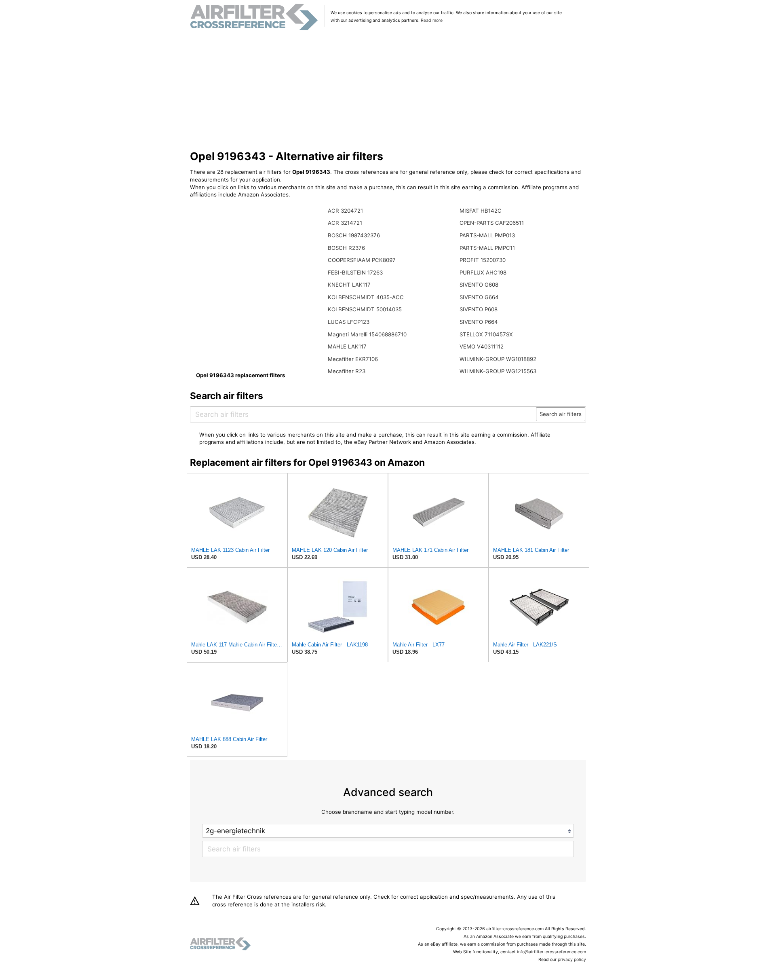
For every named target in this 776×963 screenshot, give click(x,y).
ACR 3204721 (345, 210)
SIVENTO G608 (479, 284)
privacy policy (572, 959)
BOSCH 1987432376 (354, 235)
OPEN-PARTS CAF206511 (492, 223)
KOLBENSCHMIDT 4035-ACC (366, 297)
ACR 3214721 (345, 223)
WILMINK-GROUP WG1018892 (498, 359)
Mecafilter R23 (346, 371)
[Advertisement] (388, 90)
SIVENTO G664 (479, 297)
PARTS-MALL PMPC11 (487, 248)
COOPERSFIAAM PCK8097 (362, 260)
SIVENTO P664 (479, 322)
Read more (432, 20)
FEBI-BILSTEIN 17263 (355, 272)
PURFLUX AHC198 (483, 272)
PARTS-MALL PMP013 (487, 235)
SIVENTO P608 (479, 309)
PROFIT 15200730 (483, 260)
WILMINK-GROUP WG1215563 (498, 371)
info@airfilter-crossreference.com (551, 952)
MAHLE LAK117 (347, 346)
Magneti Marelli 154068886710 (367, 334)
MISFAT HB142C (481, 210)
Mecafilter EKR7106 (353, 359)
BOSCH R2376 (346, 248)
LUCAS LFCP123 (348, 322)
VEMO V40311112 (482, 346)
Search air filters (561, 414)
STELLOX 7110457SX (486, 334)
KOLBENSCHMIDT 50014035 (365, 309)
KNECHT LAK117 (349, 284)
